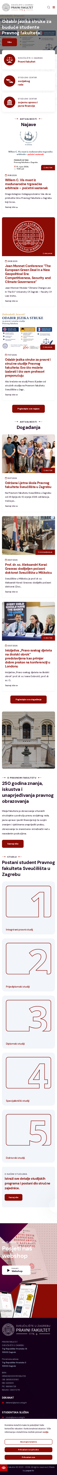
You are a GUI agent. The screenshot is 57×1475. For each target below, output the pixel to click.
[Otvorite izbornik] (54, 7)
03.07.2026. (12, 651)
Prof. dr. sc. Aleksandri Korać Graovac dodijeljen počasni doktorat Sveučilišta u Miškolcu (28, 574)
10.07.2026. (12, 484)
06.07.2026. (12, 565)
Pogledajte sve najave (28, 414)
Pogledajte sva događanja (28, 705)
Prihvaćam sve (28, 1457)
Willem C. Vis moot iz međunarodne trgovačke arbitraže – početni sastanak (26, 190)
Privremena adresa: (14, 1368)
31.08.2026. (12, 181)
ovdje (45, 1432)
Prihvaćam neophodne (28, 1449)
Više (9, 48)
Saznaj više (10, 213)
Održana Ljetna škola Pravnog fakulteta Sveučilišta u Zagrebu (28, 491)
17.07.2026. (12, 360)
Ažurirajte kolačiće (28, 1442)
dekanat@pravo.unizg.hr (16, 1408)
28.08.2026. (12, 267)
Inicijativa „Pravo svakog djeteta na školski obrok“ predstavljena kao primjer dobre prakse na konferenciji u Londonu (28, 664)
